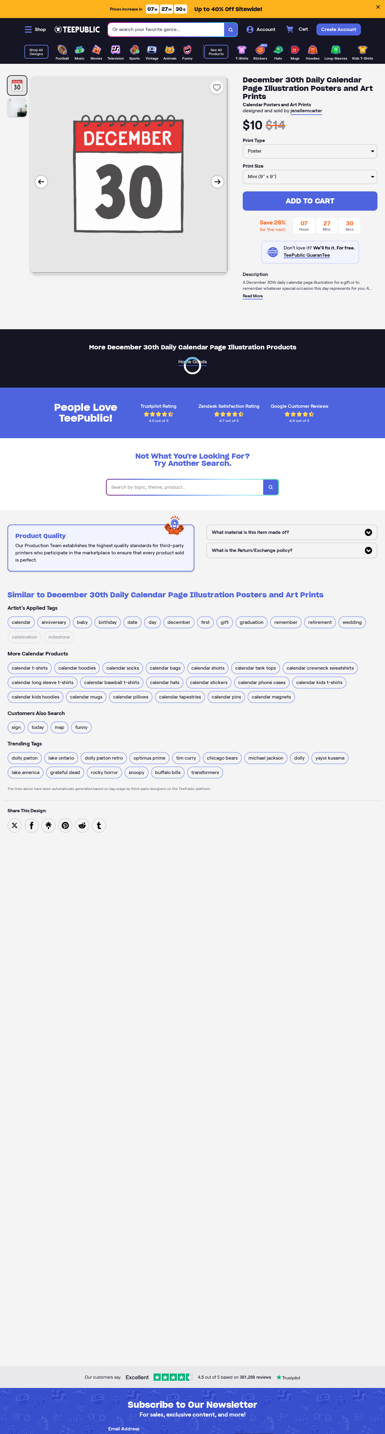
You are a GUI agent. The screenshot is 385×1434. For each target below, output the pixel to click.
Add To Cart (310, 201)
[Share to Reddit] (82, 825)
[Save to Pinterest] (65, 825)
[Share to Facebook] (31, 825)
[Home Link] (77, 29)
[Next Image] (217, 181)
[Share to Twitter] (15, 825)
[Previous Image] (41, 181)
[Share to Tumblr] (99, 825)
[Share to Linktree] (48, 825)
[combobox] (166, 29)
